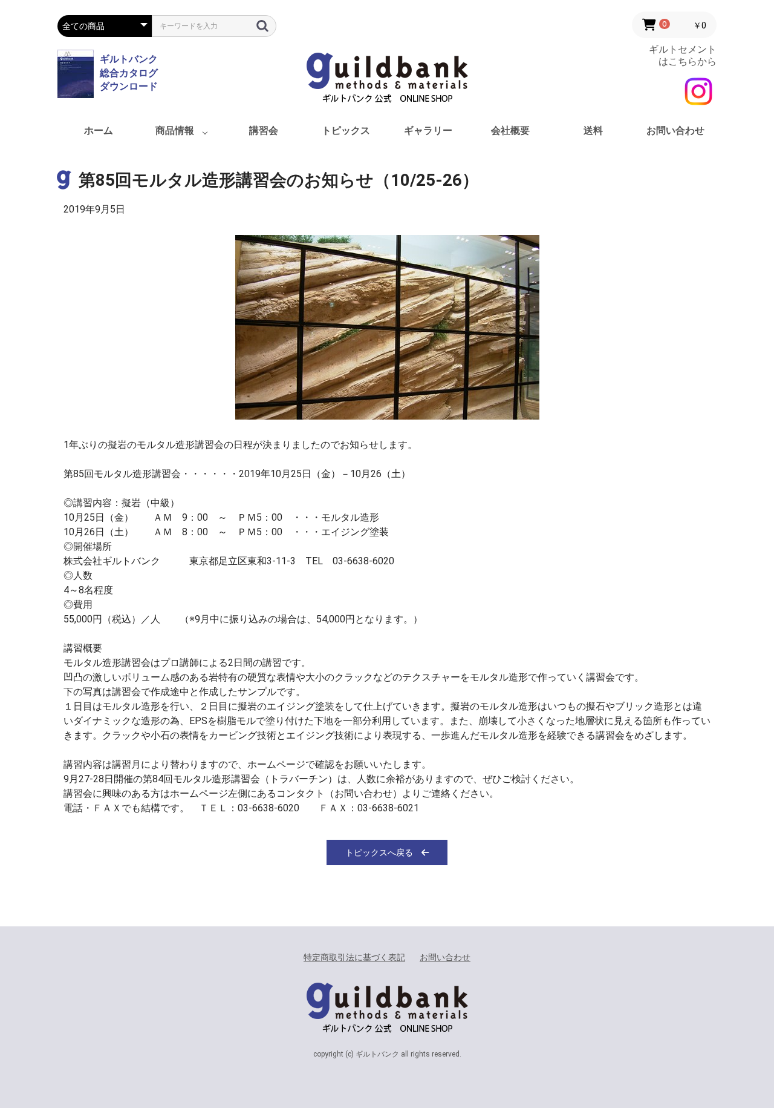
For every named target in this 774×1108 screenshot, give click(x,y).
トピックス (346, 130)
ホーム (98, 130)
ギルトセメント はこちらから (683, 55)
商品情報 (174, 130)
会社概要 (510, 130)
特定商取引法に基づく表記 (354, 957)
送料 (593, 130)
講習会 (263, 130)
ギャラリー (428, 130)
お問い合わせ (675, 130)
